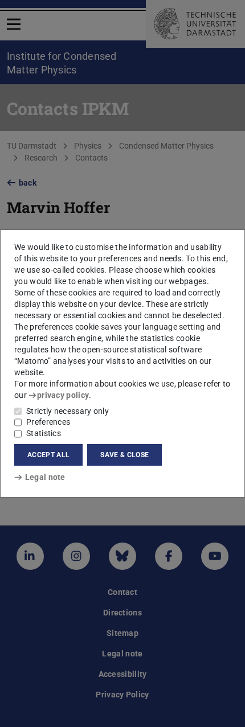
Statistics (43, 433)
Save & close (124, 455)
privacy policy (63, 395)
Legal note (45, 477)
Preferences (48, 421)
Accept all (48, 455)
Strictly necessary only (67, 411)
